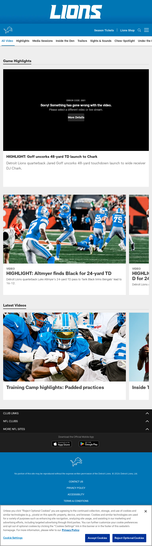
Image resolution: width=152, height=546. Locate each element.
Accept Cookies (97, 537)
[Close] (145, 511)
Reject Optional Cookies (129, 537)
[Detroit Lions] (76, 462)
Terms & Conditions (76, 500)
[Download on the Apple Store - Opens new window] (62, 444)
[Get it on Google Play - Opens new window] (89, 446)
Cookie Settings (13, 537)
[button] (76, 117)
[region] (76, 525)
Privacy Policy (76, 487)
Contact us (76, 481)
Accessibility (76, 494)
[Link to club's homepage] (8, 28)
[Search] (139, 30)
